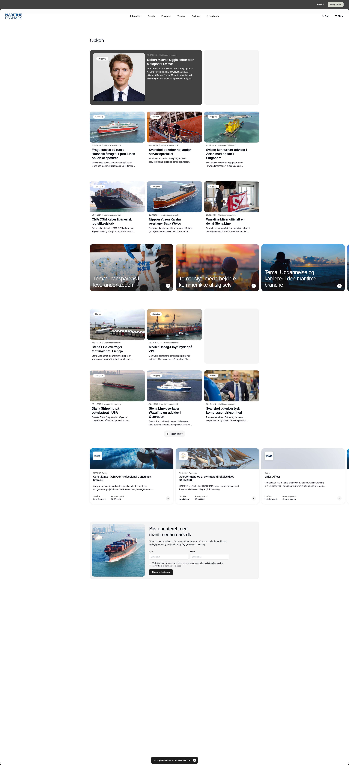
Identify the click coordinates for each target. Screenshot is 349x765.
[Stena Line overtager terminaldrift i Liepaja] (117, 335)
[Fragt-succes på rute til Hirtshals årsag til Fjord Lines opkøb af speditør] (117, 140)
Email (192, 552)
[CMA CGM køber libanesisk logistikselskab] (117, 207)
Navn (151, 552)
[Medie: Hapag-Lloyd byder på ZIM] (174, 335)
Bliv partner (335, 4)
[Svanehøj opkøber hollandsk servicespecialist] (174, 137)
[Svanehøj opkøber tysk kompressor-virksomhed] (231, 396)
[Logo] (13, 16)
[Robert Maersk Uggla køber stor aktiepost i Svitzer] (146, 77)
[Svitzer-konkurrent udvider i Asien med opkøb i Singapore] (231, 140)
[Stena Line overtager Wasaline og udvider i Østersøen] (174, 398)
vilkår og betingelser (208, 563)
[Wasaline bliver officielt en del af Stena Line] (231, 207)
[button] (168, 286)
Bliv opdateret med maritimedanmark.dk (172, 760)
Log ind (320, 4)
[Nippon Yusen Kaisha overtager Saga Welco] (174, 207)
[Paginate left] (92, 267)
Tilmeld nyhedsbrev (161, 572)
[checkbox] (150, 564)
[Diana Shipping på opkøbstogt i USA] (117, 396)
